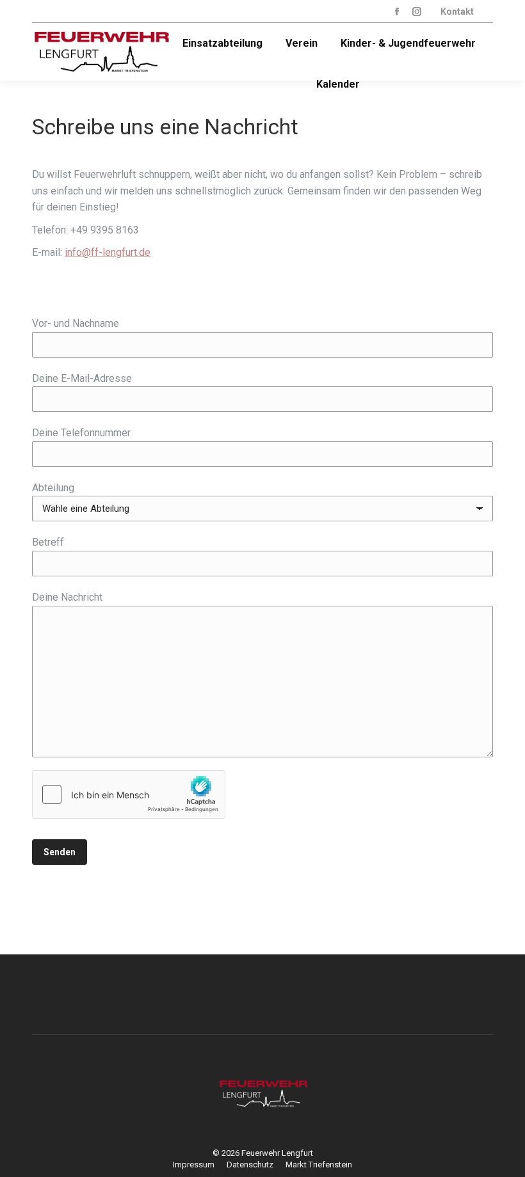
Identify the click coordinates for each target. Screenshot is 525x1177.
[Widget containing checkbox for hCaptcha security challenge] (128, 794)
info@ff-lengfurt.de (107, 252)
